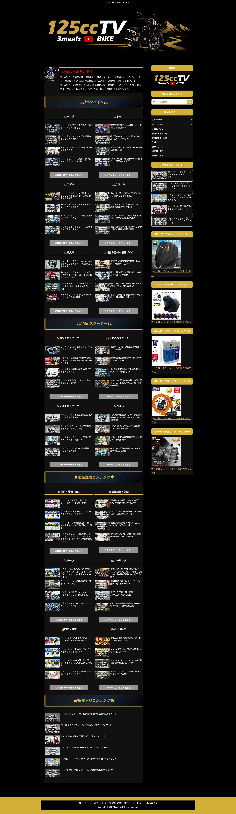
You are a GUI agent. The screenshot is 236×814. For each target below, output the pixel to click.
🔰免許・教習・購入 (160, 134)
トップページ (86, 803)
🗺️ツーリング (157, 147)
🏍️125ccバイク (158, 120)
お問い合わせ (116, 803)
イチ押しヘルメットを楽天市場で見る (172, 322)
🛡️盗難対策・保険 (159, 138)
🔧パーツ (156, 142)
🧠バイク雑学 (157, 155)
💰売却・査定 (157, 151)
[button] (189, 102)
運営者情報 (152, 803)
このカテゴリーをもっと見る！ (69, 175)
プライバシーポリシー (135, 803)
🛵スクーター (157, 124)
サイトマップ (101, 803)
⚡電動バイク (157, 129)
